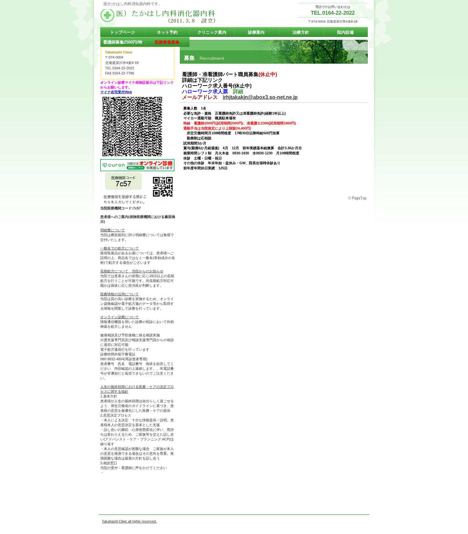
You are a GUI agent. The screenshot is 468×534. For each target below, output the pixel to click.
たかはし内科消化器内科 (164, 16)
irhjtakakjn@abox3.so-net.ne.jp (260, 97)
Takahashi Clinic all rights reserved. (129, 521)
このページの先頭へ (358, 198)
